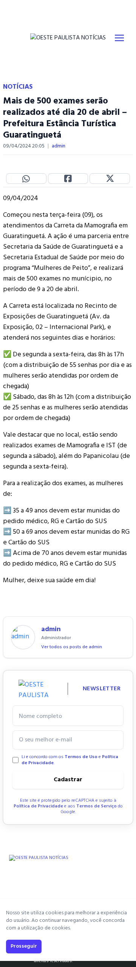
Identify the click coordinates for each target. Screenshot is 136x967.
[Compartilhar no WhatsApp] (26, 178)
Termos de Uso (81, 757)
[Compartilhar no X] (110, 178)
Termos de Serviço (96, 806)
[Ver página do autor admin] (23, 637)
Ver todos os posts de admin (71, 647)
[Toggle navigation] (119, 37)
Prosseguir (24, 946)
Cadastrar (68, 780)
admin (58, 146)
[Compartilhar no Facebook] (68, 178)
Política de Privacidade (38, 806)
